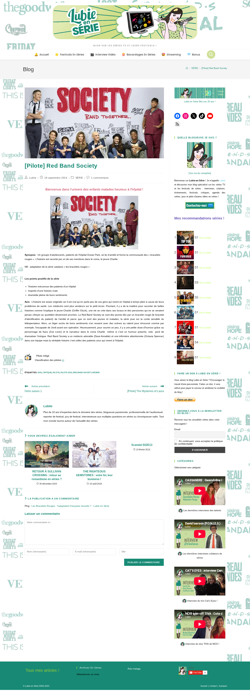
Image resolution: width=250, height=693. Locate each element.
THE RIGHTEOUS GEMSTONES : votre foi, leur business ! (94, 475)
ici (63, 360)
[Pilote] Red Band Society (214, 68)
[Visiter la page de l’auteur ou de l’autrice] (31, 410)
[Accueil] (187, 68)
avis (40, 372)
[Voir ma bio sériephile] (200, 173)
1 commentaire (100, 177)
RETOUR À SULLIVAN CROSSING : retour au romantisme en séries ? (47, 475)
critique (47, 372)
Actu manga (134, 668)
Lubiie (32, 177)
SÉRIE (79, 177)
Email (177, 429)
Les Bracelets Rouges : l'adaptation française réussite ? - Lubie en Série (70, 506)
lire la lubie (205, 238)
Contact (213, 686)
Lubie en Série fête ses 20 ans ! (199, 101)
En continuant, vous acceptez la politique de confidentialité (198, 442)
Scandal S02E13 (141, 444)
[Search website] (211, 54)
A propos (223, 686)
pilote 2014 (66, 372)
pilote (56, 372)
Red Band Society (82, 372)
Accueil (204, 686)
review (95, 372)
